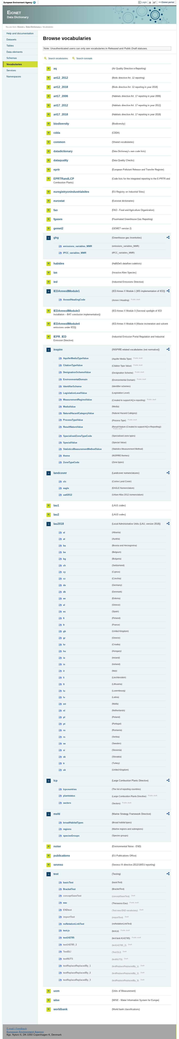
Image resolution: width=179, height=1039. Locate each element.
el (64, 605)
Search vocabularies (58, 58)
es (64, 611)
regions (67, 829)
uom (56, 990)
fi (64, 618)
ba (64, 545)
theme (66, 455)
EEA (21, 2)
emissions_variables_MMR (77, 246)
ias (55, 272)
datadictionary (63, 151)
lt (64, 684)
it (64, 671)
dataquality (60, 160)
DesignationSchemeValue (77, 372)
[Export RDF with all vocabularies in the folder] (168, 238)
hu (64, 651)
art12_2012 (60, 77)
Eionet (20, 27)
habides (58, 263)
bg (64, 559)
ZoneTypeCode (71, 462)
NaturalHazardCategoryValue (78, 413)
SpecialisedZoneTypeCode (77, 436)
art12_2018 (60, 87)
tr (64, 763)
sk (64, 757)
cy (64, 572)
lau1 (56, 505)
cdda (56, 132)
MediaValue (69, 406)
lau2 (56, 514)
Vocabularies (14, 64)
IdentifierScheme (72, 386)
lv (64, 697)
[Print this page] (151, 2)
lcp (55, 780)
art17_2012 (60, 105)
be (64, 552)
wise (56, 1000)
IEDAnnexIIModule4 (66, 323)
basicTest (68, 882)
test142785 (68, 937)
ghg (56, 237)
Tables (10, 45)
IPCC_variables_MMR (74, 253)
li (64, 677)
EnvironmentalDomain (75, 379)
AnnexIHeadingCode (74, 299)
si (64, 750)
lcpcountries (70, 789)
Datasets (11, 39)
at (64, 539)
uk (64, 770)
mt (64, 704)
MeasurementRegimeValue (77, 399)
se (64, 743)
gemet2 (58, 228)
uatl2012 (67, 494)
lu (64, 691)
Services (11, 70)
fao (55, 210)
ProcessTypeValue (73, 420)
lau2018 (58, 523)
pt (64, 724)
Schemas (11, 58)
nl (64, 710)
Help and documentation (20, 33)
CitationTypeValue (73, 365)
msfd (56, 813)
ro (64, 730)
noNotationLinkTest (73, 924)
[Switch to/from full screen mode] (155, 2)
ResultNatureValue (73, 427)
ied (55, 281)
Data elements (14, 51)
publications (61, 855)
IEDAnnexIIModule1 (66, 291)
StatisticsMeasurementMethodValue (82, 449)
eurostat (59, 200)
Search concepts (84, 58)
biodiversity (61, 123)
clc (64, 481)
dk (64, 592)
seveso (58, 864)
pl (64, 717)
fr (64, 625)
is (64, 664)
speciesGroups (71, 835)
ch (64, 565)
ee (64, 598)
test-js (66, 930)
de (64, 585)
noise (57, 846)
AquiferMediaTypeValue (75, 358)
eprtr (56, 169)
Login (144, 2)
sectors (67, 803)
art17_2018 (60, 114)
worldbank (60, 1009)
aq (55, 68)
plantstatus (69, 795)
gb (64, 631)
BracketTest (69, 889)
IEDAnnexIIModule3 (66, 310)
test (55, 873)
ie (64, 658)
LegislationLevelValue (75, 393)
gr (64, 638)
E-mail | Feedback (17, 1028)
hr (64, 644)
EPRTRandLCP (63, 178)
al (64, 532)
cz (64, 578)
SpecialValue (70, 442)
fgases (57, 219)
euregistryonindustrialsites (71, 191)
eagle (66, 488)
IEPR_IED (59, 336)
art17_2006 (60, 96)
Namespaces (13, 76)
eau (65, 902)
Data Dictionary (33, 27)
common (59, 142)
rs (64, 737)
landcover (60, 472)
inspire (58, 349)
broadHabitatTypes (73, 822)
